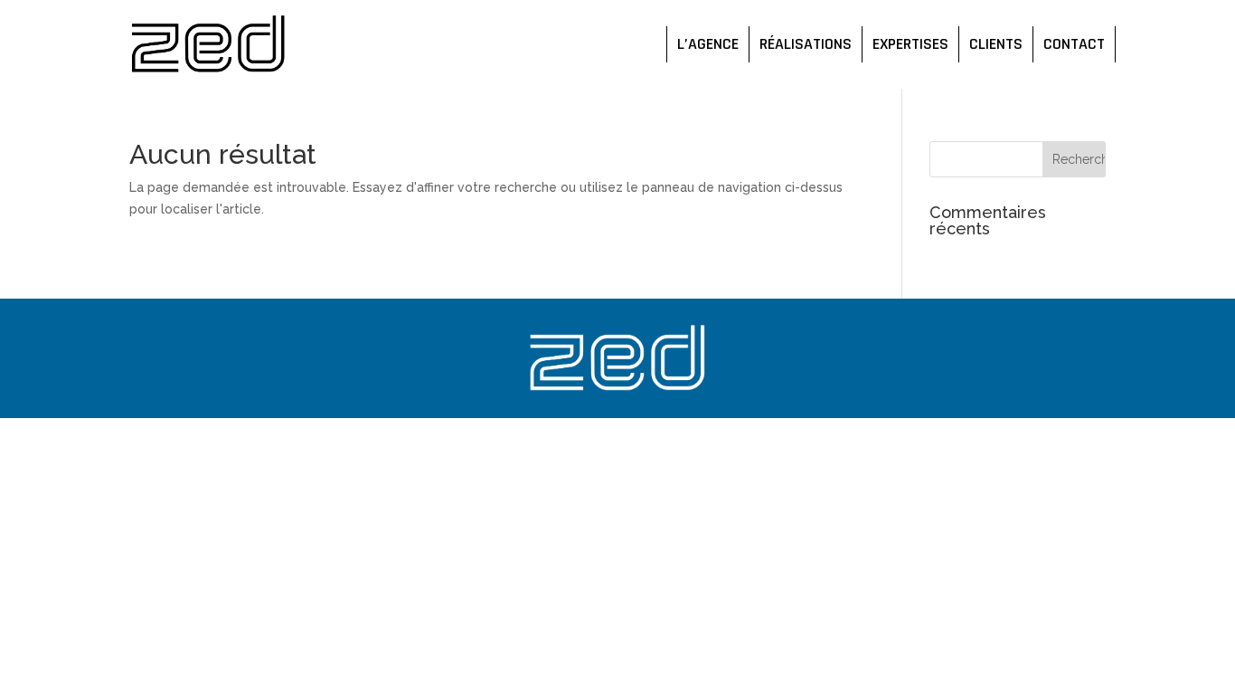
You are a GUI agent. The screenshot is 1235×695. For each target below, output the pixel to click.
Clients (996, 44)
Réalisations (805, 44)
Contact (1074, 44)
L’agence (708, 44)
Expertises (910, 44)
